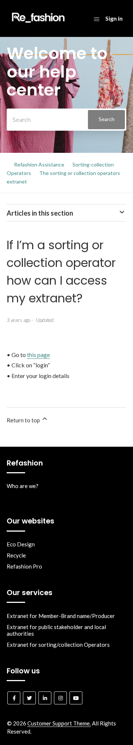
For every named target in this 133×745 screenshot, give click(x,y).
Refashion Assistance (39, 164)
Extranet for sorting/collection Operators (58, 644)
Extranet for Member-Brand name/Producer (61, 615)
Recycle (16, 555)
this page (38, 354)
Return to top (24, 420)
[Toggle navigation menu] (96, 19)
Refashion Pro (24, 566)
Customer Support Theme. (59, 723)
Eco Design (21, 544)
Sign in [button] (114, 18)
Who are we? (22, 486)
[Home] (38, 24)
